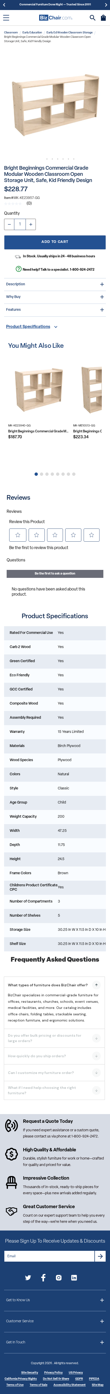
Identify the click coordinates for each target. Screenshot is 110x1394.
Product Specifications (28, 327)
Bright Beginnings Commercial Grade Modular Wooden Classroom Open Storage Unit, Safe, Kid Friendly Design (38, 431)
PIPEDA (94, 1379)
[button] (55, 102)
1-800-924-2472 (82, 269)
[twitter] (28, 1278)
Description (15, 284)
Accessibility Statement (69, 1385)
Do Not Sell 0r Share (56, 1379)
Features (13, 310)
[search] (93, 18)
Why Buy (13, 297)
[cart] (103, 20)
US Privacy (76, 1372)
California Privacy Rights (21, 1379)
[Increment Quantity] (31, 224)
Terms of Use (15, 1385)
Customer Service (20, 1321)
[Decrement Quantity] (9, 224)
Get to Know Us (18, 1300)
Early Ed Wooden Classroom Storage (70, 32)
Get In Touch (15, 1342)
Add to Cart (54, 242)
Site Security (29, 1372)
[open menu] (6, 18)
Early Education (32, 32)
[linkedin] (74, 1278)
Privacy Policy (53, 1372)
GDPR (79, 1379)
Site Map (98, 1385)
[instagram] (58, 1278)
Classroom (11, 32)
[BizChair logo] (55, 18)
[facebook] (43, 1278)
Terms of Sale (38, 1385)
